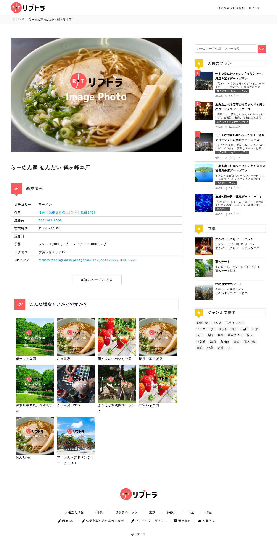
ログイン (255, 8)
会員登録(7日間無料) (232, 8)
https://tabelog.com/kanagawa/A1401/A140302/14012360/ (87, 260)
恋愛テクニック (127, 512)
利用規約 (68, 521)
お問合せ (208, 521)
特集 (100, 512)
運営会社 (184, 521)
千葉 (191, 512)
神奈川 (172, 512)
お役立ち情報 (74, 512)
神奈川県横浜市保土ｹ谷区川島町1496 (67, 212)
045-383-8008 (50, 220)
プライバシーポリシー (151, 521)
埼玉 (209, 512)
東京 (152, 512)
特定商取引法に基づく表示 (105, 521)
